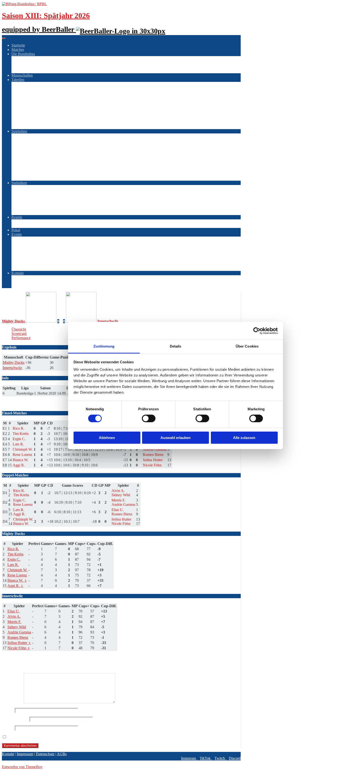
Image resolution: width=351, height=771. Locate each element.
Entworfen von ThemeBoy (22, 767)
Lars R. (13, 565)
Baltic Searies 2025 (45, 264)
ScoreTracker (31, 67)
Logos (26, 58)
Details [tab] (175, 346)
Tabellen (17, 80)
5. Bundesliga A (33, 114)
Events (16, 234)
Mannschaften (22, 75)
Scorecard (19, 334)
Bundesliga (29, 84)
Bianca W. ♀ (17, 580)
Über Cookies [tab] (247, 346)
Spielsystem (30, 62)
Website (8, 728)
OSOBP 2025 (41, 256)
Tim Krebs (15, 554)
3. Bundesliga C (33, 101)
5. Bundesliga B (33, 118)
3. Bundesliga (31, 196)
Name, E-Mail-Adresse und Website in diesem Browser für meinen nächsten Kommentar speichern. (83, 737)
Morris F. (14, 622)
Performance (21, 338)
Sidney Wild (16, 627)
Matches (17, 50)
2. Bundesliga (31, 88)
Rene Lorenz (17, 575)
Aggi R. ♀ (15, 586)
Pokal (15, 230)
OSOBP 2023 (41, 251)
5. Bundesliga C (33, 123)
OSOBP (27, 243)
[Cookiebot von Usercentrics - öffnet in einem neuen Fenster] (257, 330)
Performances (31, 208)
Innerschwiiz (12, 368)
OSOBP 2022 (41, 247)
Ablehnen (107, 438)
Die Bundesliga (23, 54)
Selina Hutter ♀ (19, 643)
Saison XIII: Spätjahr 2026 (46, 15)
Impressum (29, 282)
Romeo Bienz (17, 637)
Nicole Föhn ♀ (18, 648)
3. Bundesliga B (33, 97)
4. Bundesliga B (33, 110)
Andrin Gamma (19, 632)
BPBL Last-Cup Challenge (41, 239)
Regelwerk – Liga (34, 221)
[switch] (148, 418)
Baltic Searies (31, 260)
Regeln (16, 217)
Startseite (18, 45)
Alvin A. (14, 616)
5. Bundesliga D (33, 127)
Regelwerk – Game (35, 226)
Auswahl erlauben (175, 438)
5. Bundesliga (31, 204)
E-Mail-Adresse (15, 719)
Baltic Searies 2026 (45, 269)
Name (8, 710)
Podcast (27, 71)
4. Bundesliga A (33, 105)
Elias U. (13, 611)
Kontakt (17, 273)
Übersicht (18, 329)
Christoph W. (17, 570)
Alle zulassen (244, 438)
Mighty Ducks (13, 362)
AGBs (26, 277)
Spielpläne (19, 131)
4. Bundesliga (31, 200)
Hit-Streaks (29, 213)
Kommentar (12, 702)
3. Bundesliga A (33, 92)
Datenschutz (30, 286)
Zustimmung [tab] (104, 346)
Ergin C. (13, 559)
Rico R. (13, 549)
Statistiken (19, 183)
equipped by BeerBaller (39, 29)
